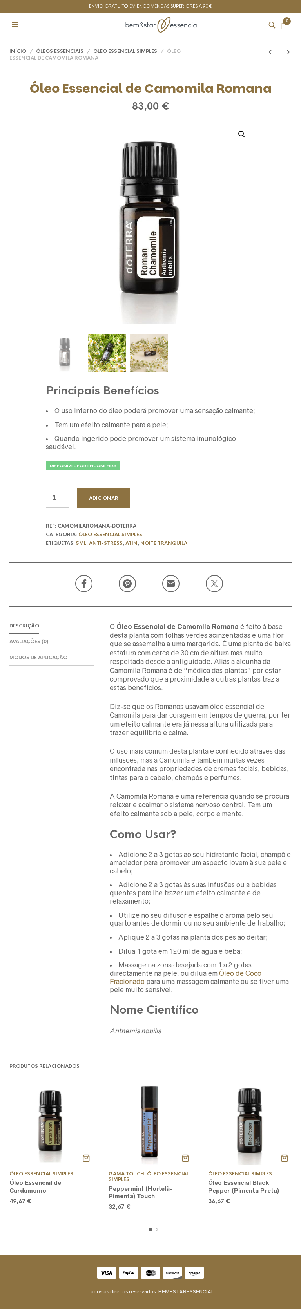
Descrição (24, 626)
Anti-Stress (106, 543)
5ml (81, 543)
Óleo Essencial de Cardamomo (35, 1186)
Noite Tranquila (163, 543)
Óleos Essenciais (59, 51)
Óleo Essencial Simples (125, 51)
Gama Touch (126, 1174)
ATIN (131, 543)
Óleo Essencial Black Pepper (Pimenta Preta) (243, 1186)
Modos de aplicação (38, 657)
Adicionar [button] (86, 1158)
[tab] (51, 626)
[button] (16, 24)
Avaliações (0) (28, 641)
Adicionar (103, 498)
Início (17, 51)
